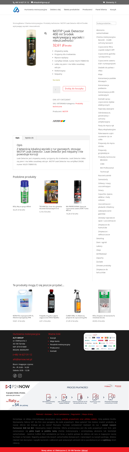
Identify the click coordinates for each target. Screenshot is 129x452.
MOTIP (65, 111)
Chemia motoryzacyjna (33, 23)
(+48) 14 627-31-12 (22, 354)
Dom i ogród (101, 242)
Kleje (100, 74)
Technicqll (104, 172)
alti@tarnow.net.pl (22, 359)
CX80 (102, 164)
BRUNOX (103, 160)
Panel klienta (101, 10)
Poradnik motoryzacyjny (60, 344)
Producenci (87, 10)
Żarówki (99, 262)
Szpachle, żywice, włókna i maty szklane (105, 197)
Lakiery (99, 246)
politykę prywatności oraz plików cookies (79, 419)
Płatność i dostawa (44, 414)
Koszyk (113, 10)
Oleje (98, 250)
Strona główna (18, 23)
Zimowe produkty (103, 265)
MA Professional (107, 168)
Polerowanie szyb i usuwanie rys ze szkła (106, 136)
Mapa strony (87, 414)
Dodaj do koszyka (74, 88)
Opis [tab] (17, 138)
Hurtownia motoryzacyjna (35, 10)
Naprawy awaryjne (106, 109)
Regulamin (75, 414)
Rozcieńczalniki (104, 175)
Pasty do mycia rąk (106, 125)
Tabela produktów (71, 10)
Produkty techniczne (51, 23)
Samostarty (103, 179)
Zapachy (99, 258)
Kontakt (53, 351)
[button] (45, 33)
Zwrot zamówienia (61, 414)
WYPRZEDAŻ (101, 254)
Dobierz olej (55, 10)
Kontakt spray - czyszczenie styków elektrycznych (106, 102)
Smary (101, 190)
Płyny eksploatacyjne (107, 129)
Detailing (100, 238)
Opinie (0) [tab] (29, 138)
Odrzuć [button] (85, 450)
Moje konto (54, 341)
